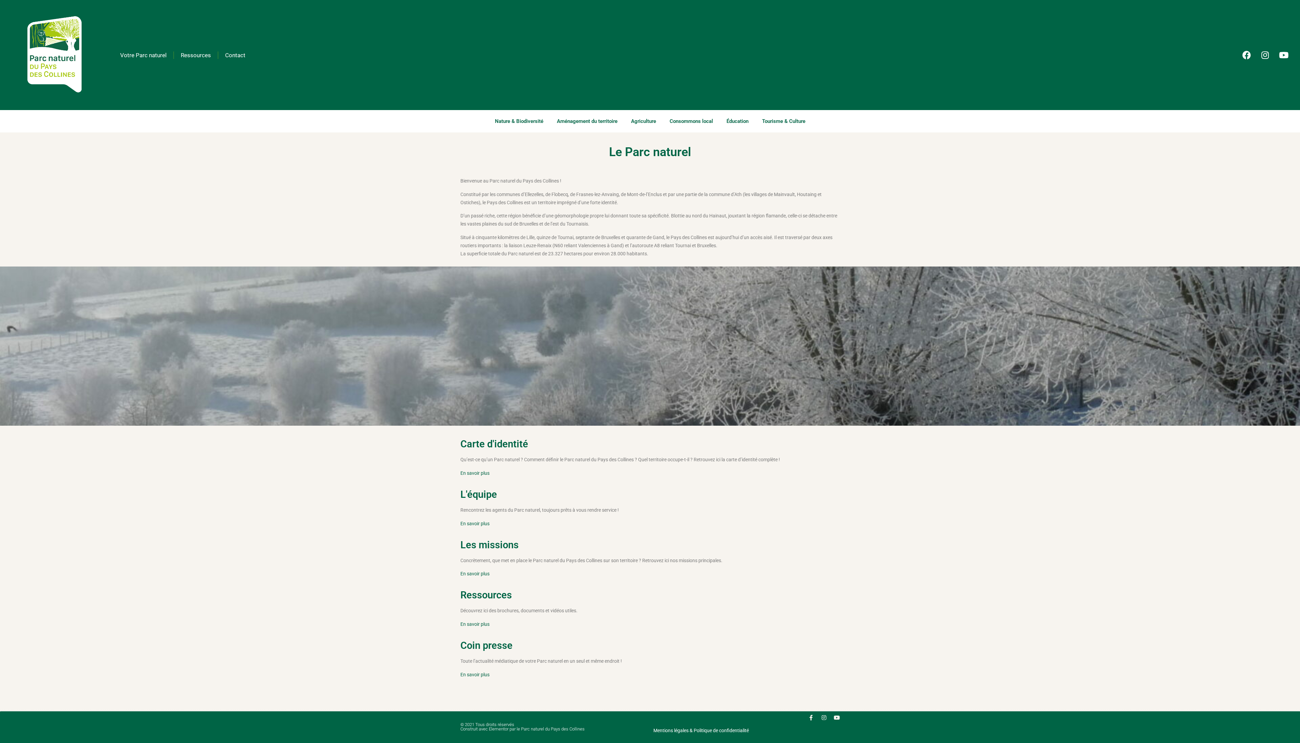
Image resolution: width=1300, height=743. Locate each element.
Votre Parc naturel (143, 55)
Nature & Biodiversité (519, 121)
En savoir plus (475, 473)
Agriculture (643, 121)
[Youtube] (1283, 55)
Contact (235, 55)
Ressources (196, 55)
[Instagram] (1265, 55)
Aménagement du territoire (587, 121)
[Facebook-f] (811, 717)
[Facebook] (1246, 55)
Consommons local (691, 121)
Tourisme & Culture (783, 121)
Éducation (738, 121)
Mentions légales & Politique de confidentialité (701, 730)
